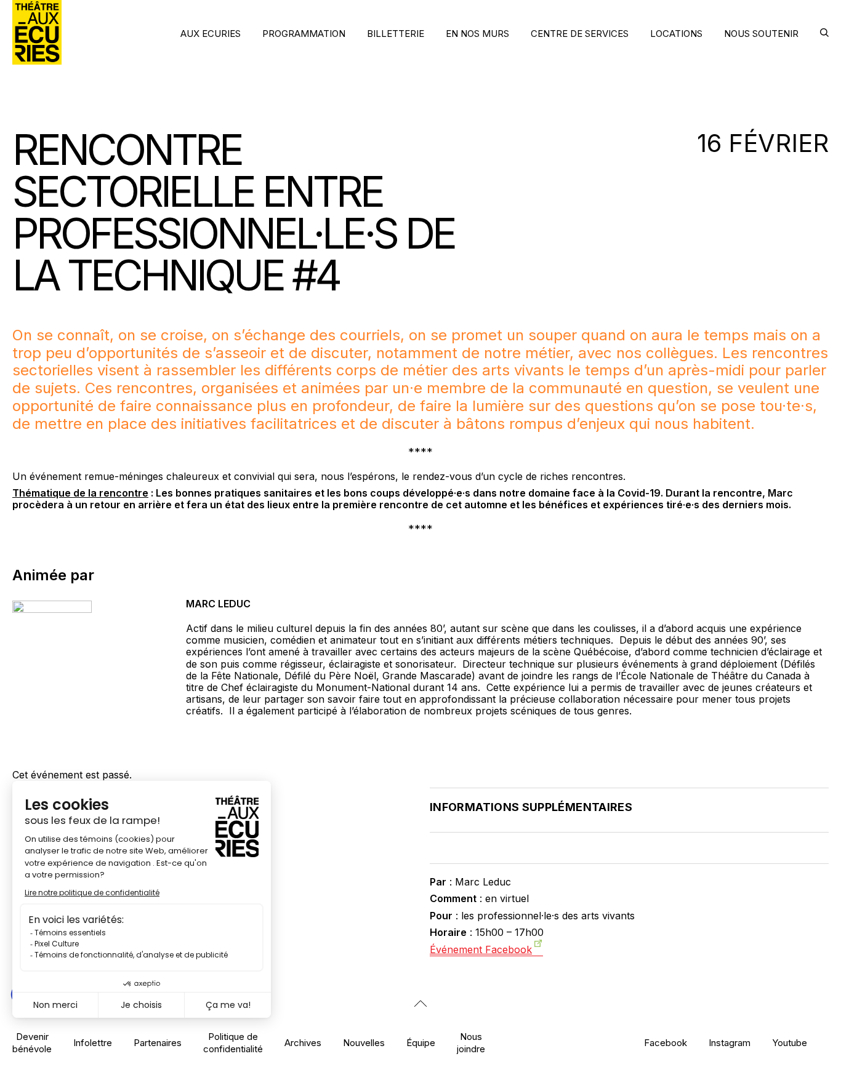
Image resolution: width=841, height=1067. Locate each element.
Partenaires (158, 1043)
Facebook (665, 1043)
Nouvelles (364, 1043)
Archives (302, 1043)
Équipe (420, 1043)
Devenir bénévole (32, 1042)
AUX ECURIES (210, 33)
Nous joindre (471, 1042)
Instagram (729, 1043)
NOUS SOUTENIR (761, 33)
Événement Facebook (481, 949)
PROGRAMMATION (303, 33)
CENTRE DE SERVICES (580, 33)
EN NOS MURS (477, 33)
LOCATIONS (676, 33)
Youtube (789, 1043)
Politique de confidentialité (233, 1042)
